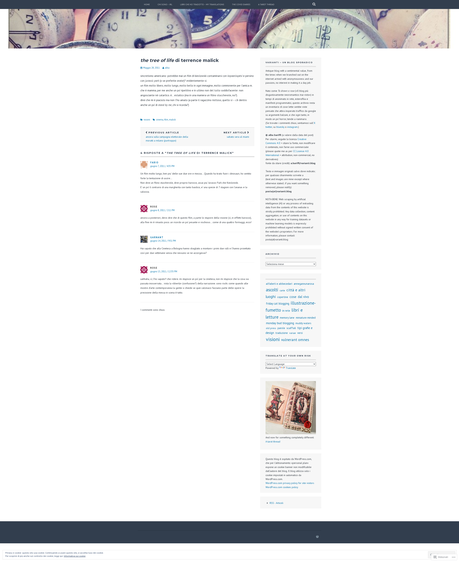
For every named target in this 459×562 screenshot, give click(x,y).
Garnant (157, 237)
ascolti (272, 290)
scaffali (291, 328)
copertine (282, 297)
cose (293, 296)
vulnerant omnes (295, 339)
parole (281, 328)
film (166, 119)
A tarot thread (266, 4)
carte (282, 290)
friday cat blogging (277, 304)
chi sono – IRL (165, 4)
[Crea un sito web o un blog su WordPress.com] (317, 536)
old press (271, 328)
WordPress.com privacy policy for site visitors (290, 483)
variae (292, 333)
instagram (292, 127)
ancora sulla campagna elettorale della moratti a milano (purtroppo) (167, 136)
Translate (291, 368)
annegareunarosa (304, 283)
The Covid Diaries (241, 4)
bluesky (280, 127)
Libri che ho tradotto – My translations (202, 4)
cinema (159, 119)
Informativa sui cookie (75, 556)
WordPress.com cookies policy (282, 487)
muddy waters (303, 323)
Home (147, 4)
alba (167, 67)
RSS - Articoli (276, 503)
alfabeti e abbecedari (279, 283)
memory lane (287, 317)
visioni (147, 119)
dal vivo (303, 297)
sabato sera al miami (236, 134)
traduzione (281, 333)
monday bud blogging (280, 323)
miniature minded (306, 317)
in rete (286, 310)
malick (172, 119)
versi (300, 333)
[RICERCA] (314, 4)
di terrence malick (179, 60)
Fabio (154, 162)
